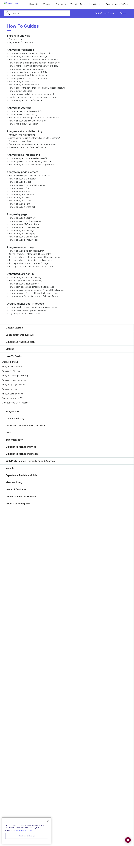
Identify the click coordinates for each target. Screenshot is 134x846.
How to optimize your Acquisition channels (29, 78)
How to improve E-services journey (25, 280)
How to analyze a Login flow (22, 218)
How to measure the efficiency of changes (29, 75)
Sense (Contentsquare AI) (20, 334)
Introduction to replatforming (22, 134)
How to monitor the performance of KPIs (28, 72)
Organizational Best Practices (16, 402)
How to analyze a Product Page (23, 240)
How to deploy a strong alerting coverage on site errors (34, 62)
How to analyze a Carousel (21, 194)
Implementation (14, 439)
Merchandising (14, 482)
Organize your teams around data (24, 313)
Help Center (94, 4)
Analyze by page (10, 389)
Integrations (12, 411)
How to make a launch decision (23, 124)
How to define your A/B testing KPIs (25, 111)
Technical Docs (77, 4)
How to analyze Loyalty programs (24, 227)
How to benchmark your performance (26, 69)
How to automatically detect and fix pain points (31, 53)
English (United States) (104, 13)
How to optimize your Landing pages (26, 221)
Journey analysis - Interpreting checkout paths (30, 260)
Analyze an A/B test (11, 371)
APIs (8, 432)
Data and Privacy (15, 418)
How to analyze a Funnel (20, 200)
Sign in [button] (122, 13)
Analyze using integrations (14, 380)
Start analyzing (16, 39)
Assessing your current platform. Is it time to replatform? (34, 138)
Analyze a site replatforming (15, 375)
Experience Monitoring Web (21, 446)
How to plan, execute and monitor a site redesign (31, 287)
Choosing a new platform (20, 141)
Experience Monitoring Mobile (22, 453)
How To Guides (14, 356)
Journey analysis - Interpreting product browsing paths (34, 257)
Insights (10, 468)
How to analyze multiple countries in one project (31, 94)
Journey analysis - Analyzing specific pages (29, 263)
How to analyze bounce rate (22, 81)
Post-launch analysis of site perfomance (27, 147)
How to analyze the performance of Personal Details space (36, 290)
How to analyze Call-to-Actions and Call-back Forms (33, 296)
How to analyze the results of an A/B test (28, 120)
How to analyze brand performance (25, 100)
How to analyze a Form (19, 203)
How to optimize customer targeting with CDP (30, 161)
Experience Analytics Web (20, 342)
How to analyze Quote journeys (24, 283)
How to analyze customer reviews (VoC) (28, 158)
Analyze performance (12, 366)
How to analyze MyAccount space (25, 224)
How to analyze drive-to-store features (27, 185)
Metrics (10, 349)
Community (60, 4)
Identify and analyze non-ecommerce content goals (33, 97)
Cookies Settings (26, 836)
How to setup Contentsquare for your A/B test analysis (34, 117)
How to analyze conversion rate (24, 84)
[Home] (11, 3)
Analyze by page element (14, 384)
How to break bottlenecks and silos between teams (33, 307)
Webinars (47, 4)
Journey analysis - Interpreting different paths (30, 254)
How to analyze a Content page (23, 236)
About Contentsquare (18, 503)
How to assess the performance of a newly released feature (37, 87)
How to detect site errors (20, 91)
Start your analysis (10, 362)
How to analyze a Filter (19, 197)
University (33, 4)
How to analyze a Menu (20, 191)
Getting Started (14, 327)
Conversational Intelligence (21, 496)
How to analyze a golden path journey (26, 250)
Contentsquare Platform (117, 4)
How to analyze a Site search (22, 178)
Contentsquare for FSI (12, 398)
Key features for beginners (21, 42)
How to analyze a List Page (21, 230)
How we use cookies (24, 830)
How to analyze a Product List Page (25, 277)
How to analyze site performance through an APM (32, 164)
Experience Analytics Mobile (21, 475)
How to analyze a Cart (19, 188)
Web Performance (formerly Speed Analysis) (31, 461)
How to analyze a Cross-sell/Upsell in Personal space (34, 293)
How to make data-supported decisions (27, 310)
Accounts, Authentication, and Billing (26, 425)
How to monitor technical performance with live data (33, 66)
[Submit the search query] (8, 13)
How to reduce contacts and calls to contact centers (33, 59)
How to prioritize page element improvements (30, 175)
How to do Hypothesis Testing (23, 114)
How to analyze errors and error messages (29, 56)
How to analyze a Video (20, 182)
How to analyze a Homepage (22, 233)
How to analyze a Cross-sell (22, 207)
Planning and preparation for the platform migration (32, 144)
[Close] (48, 821)
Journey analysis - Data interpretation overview (31, 266)
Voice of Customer (16, 489)
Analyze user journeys (12, 393)
